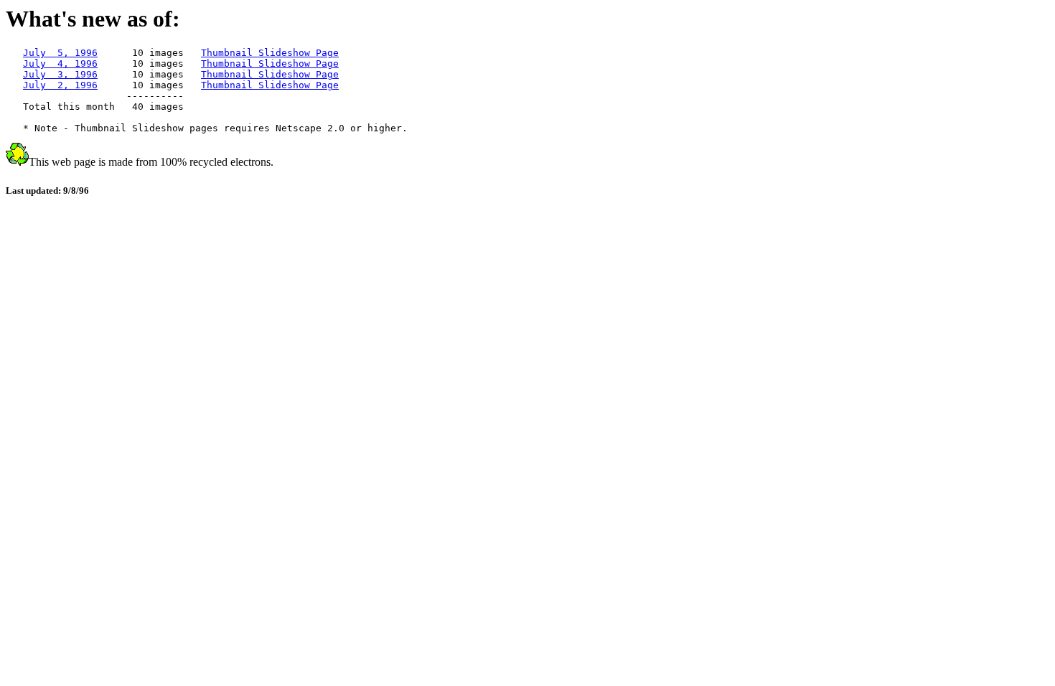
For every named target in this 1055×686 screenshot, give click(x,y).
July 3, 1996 (60, 74)
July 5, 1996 (60, 52)
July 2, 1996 (60, 85)
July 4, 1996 (60, 63)
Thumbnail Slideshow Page (270, 52)
